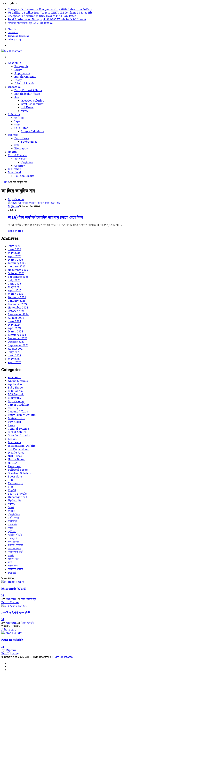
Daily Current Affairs (28, 90)
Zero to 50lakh (12, 640)
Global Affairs (17, 432)
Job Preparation (18, 449)
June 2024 (14, 321)
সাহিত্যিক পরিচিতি (15, 569)
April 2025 (14, 290)
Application (22, 73)
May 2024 (14, 324)
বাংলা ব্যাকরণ (13, 541)
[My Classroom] (11, 51)
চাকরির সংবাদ (13, 517)
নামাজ (16, 145)
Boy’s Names (29, 141)
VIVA (24, 110)
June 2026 (14, 249)
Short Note (15, 476)
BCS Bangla (15, 391)
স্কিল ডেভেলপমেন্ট (28, 599)
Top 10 (12, 490)
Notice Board (16, 459)
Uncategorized (17, 497)
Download (14, 172)
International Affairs (21, 445)
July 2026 (14, 246)
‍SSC (10, 480)
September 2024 (18, 314)
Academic (14, 63)
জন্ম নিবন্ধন (19, 117)
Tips (17, 121)
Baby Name (21, 138)
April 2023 (14, 362)
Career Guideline (19, 404)
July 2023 (14, 352)
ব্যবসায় (17, 124)
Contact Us (13, 32)
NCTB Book (15, 456)
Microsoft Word (13, 589)
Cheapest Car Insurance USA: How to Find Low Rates (42, 16)
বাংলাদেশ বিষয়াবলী (15, 545)
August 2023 (16, 348)
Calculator (21, 128)
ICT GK (12, 438)
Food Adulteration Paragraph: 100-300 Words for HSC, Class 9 (47, 19)
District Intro (16, 418)
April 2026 (14, 256)
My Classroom (63, 657)
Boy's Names (16, 401)
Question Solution (32, 100)
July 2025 (14, 280)
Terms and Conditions (18, 36)
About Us (12, 29)
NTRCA (12, 462)
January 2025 (16, 300)
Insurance (14, 169)
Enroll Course (10, 602)
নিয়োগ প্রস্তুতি (27, 622)
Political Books (24, 175)
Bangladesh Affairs (27, 93)
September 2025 (18, 276)
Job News (27, 107)
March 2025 (15, 293)
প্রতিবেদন (12, 531)
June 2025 (14, 283)
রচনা (10, 562)
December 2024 (17, 304)
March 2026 (15, 259)
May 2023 (14, 358)
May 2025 (14, 287)
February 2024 (17, 335)
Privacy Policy (14, 39)
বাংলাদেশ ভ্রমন (20, 158)
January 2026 (16, 266)
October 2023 (16, 341)
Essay (18, 69)
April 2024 (14, 328)
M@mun (13, 206)
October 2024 (16, 311)
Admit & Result (24, 83)
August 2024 (16, 317)
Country (19, 165)
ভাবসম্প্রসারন (13, 558)
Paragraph (21, 66)
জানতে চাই (12, 524)
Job (16, 97)
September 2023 (18, 345)
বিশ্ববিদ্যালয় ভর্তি (15, 551)
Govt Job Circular (32, 104)
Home (5, 181)
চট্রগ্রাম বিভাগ (27, 162)
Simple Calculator (32, 131)
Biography (21, 148)
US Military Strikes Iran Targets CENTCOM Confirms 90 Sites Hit (50, 12)
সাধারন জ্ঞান (12, 565)
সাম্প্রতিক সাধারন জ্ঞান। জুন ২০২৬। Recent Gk (31, 22)
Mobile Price (16, 452)
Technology (15, 483)
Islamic (13, 134)
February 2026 (17, 263)
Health (12, 152)
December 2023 (17, 338)
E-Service (14, 114)
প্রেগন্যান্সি (12, 538)
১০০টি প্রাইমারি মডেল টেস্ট (15, 612)
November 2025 (18, 269)
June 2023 (14, 355)
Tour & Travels (17, 155)
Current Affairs (18, 411)
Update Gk (15, 86)
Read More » (15, 230)
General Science (18, 428)
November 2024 (18, 307)
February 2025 (17, 297)
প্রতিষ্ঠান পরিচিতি (15, 534)
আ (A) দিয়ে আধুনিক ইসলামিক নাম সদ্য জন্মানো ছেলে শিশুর (45, 217)
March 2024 (15, 331)
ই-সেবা (11, 507)
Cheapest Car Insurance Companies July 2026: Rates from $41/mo (50, 9)
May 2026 (14, 252)
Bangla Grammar (25, 76)
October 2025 (16, 273)
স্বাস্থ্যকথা (12, 572)
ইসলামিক (11, 510)
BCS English (16, 394)
